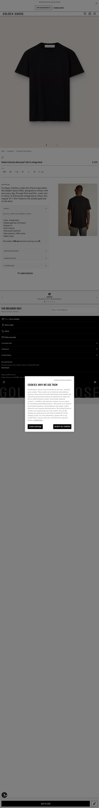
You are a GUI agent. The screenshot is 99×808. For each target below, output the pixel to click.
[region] (49, 404)
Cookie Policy (38, 420)
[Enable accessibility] (4, 795)
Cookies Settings (35, 426)
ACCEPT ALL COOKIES (62, 426)
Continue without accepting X (62, 380)
